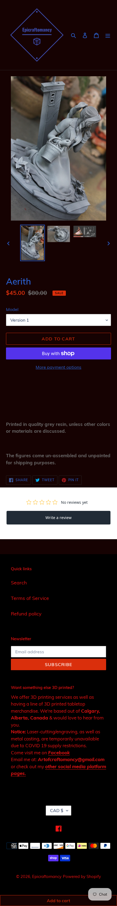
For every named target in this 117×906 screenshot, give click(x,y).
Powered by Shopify (82, 876)
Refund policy (26, 614)
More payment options (58, 367)
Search (19, 582)
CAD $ (56, 810)
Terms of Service (30, 598)
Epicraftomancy (46, 876)
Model (12, 309)
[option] (33, 243)
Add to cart (58, 900)
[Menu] (107, 35)
